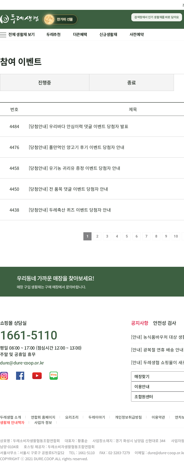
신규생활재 (108, 34)
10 (176, 236)
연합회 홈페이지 (43, 417)
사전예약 (137, 34)
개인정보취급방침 (128, 417)
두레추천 (53, 34)
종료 (131, 82)
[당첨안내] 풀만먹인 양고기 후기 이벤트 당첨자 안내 (76, 147)
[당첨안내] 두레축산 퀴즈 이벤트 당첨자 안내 (70, 210)
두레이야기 (96, 417)
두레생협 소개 (10, 417)
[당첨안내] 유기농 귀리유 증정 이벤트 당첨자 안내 (74, 168)
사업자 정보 (43, 422)
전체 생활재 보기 (21, 34)
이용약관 (158, 417)
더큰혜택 (80, 34)
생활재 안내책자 (12, 422)
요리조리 (72, 417)
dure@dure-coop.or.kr (22, 362)
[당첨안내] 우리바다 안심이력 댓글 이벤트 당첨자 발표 (78, 126)
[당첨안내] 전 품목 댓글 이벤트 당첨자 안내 (68, 189)
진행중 (44, 82)
